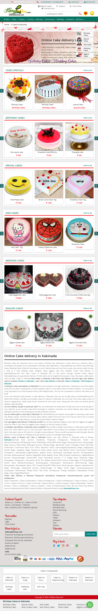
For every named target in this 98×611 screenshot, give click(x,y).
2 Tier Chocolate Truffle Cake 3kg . (78, 295)
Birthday (39, 19)
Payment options (30, 507)
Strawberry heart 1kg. (78, 200)
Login (7, 521)
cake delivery (50, 381)
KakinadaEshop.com (71, 488)
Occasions (70, 19)
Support (61, 6)
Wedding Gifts (59, 505)
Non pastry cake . (17, 152)
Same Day (75, 2)
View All (87, 70)
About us (9, 502)
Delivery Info (48, 8)
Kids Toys (41, 586)
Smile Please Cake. (17, 200)
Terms (7, 505)
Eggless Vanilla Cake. (17, 342)
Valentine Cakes (65, 604)
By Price (79, 19)
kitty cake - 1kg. (17, 247)
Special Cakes (79, 107)
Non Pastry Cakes (47, 607)
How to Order (31, 502)
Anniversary (49, 19)
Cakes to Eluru (41, 578)
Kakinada (7, 440)
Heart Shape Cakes (29, 607)
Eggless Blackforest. (47, 342)
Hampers (57, 520)
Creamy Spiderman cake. (47, 247)
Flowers (22, 19)
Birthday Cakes (17, 104)
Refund (26, 505)
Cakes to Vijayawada (49, 571)
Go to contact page (13, 554)
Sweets (56, 525)
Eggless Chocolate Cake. (78, 342)
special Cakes (78, 104)
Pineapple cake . (78, 152)
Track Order (76, 6)
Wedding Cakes (9, 607)
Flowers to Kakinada (26, 381)
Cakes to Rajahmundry (58, 578)
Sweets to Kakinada (89, 578)
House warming (59, 510)
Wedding (60, 19)
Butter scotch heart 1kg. (48, 200)
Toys (55, 523)
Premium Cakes (83, 604)
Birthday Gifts (59, 507)
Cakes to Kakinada (72, 381)
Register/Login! (45, 6)
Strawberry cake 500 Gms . (48, 152)
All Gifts (6, 19)
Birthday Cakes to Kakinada (16, 601)
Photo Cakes (63, 607)
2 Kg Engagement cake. (17, 295)
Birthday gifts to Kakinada (24, 2)
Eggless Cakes (82, 607)
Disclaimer (16, 505)
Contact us (19, 502)
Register (8, 519)
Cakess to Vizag (25, 578)
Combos (30, 19)
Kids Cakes (44, 604)
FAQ (6, 507)
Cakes (14, 19)
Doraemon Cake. (78, 244)
